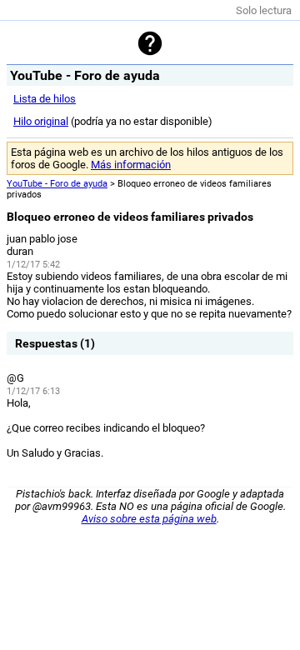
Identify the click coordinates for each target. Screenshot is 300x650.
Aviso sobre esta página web (149, 518)
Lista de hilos (44, 98)
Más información (131, 164)
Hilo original (40, 121)
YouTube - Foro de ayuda (57, 183)
